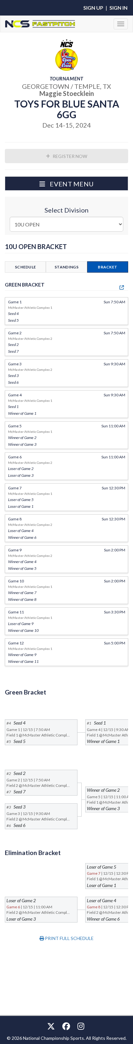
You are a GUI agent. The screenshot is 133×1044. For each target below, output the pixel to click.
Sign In (118, 8)
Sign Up (93, 8)
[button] (66, 183)
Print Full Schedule (69, 938)
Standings (66, 267)
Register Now (69, 156)
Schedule (25, 267)
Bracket (107, 267)
